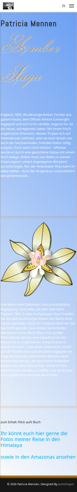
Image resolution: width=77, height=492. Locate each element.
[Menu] (71, 6)
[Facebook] (63, 6)
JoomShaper (66, 484)
